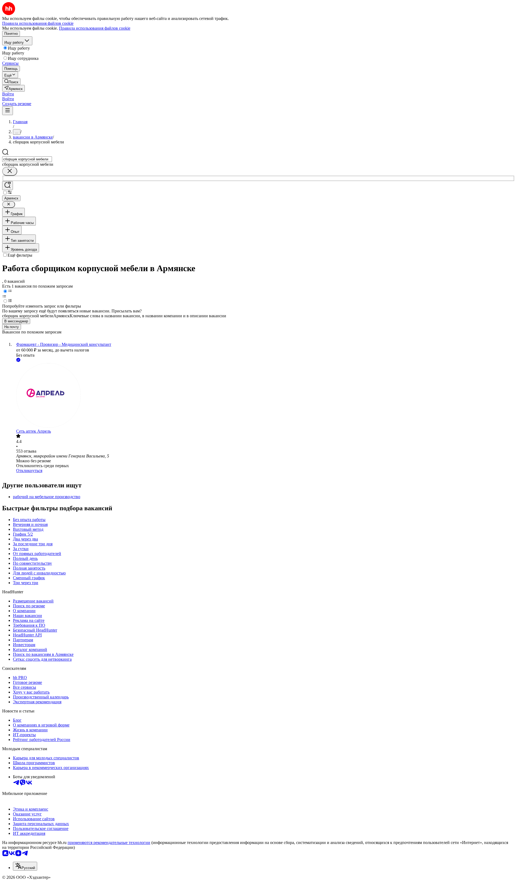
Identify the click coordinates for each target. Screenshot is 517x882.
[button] (8, 94)
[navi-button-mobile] (7, 110)
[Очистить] (9, 171)
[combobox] (27, 159)
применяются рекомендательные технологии (109, 842)
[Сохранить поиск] (7, 185)
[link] (11, 81)
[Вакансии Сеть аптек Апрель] (264, 396)
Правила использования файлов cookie (94, 28)
